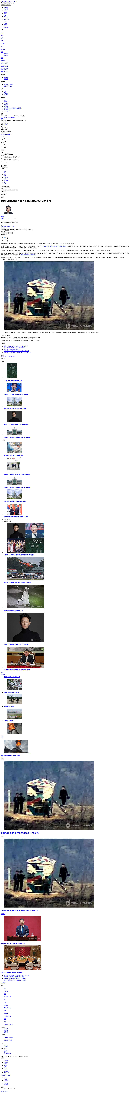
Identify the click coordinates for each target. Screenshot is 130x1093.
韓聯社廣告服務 (8, 86)
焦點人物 (6, 77)
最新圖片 (6, 53)
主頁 (2, 982)
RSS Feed (6, 27)
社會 (2, 41)
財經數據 (6, 79)
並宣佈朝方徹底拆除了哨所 (28, 255)
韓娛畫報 (6, 55)
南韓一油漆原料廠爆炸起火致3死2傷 (10, 755)
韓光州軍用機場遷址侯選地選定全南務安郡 (15, 978)
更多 (2, 672)
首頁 (5, 100)
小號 (6, 237)
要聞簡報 (6, 1032)
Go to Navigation (12, 1)
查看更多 (5, 124)
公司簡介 (6, 101)
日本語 (5, 1066)
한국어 (5, 1064)
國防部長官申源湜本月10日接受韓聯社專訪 (54, 246)
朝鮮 (2, 46)
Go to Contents (4, 1)
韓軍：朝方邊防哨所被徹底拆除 (12, 349)
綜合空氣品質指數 (5, 134)
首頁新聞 (3, 914)
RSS (5, 91)
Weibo (5, 21)
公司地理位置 (7, 109)
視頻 (2, 58)
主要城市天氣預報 (8, 84)
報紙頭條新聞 (4, 69)
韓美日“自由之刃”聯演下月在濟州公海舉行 (15, 980)
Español (5, 1069)
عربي (5, 1068)
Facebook (6, 24)
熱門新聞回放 (4, 63)
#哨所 (2, 117)
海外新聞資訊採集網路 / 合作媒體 (12, 108)
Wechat (5, 23)
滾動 (2, 32)
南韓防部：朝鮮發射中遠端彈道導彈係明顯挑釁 (16, 351)
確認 (2, 197)
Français (6, 1071)
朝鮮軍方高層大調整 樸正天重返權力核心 (12, 972)
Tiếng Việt (6, 1072)
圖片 (2, 52)
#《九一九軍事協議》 (9, 117)
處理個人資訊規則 (5, 1075)
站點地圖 (6, 94)
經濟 (2, 38)
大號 (6, 240)
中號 (6, 239)
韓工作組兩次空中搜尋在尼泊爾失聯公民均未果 (16, 975)
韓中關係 (3, 49)
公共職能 (6, 103)
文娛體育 (3, 43)
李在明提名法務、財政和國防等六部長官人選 (13, 943)
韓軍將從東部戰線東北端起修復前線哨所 (14, 347)
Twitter (5, 25)
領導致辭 (6, 105)
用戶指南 (6, 111)
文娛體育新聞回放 (8, 1024)
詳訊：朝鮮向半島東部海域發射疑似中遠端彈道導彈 (17, 352)
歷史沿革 (6, 106)
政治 (2, 35)
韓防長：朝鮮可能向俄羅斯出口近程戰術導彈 (16, 346)
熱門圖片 (3, 674)
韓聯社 (2, 119)
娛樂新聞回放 (4, 66)
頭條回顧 (3, 60)
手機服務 (6, 93)
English (5, 1065)
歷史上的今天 (4, 71)
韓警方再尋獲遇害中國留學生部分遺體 (14, 977)
